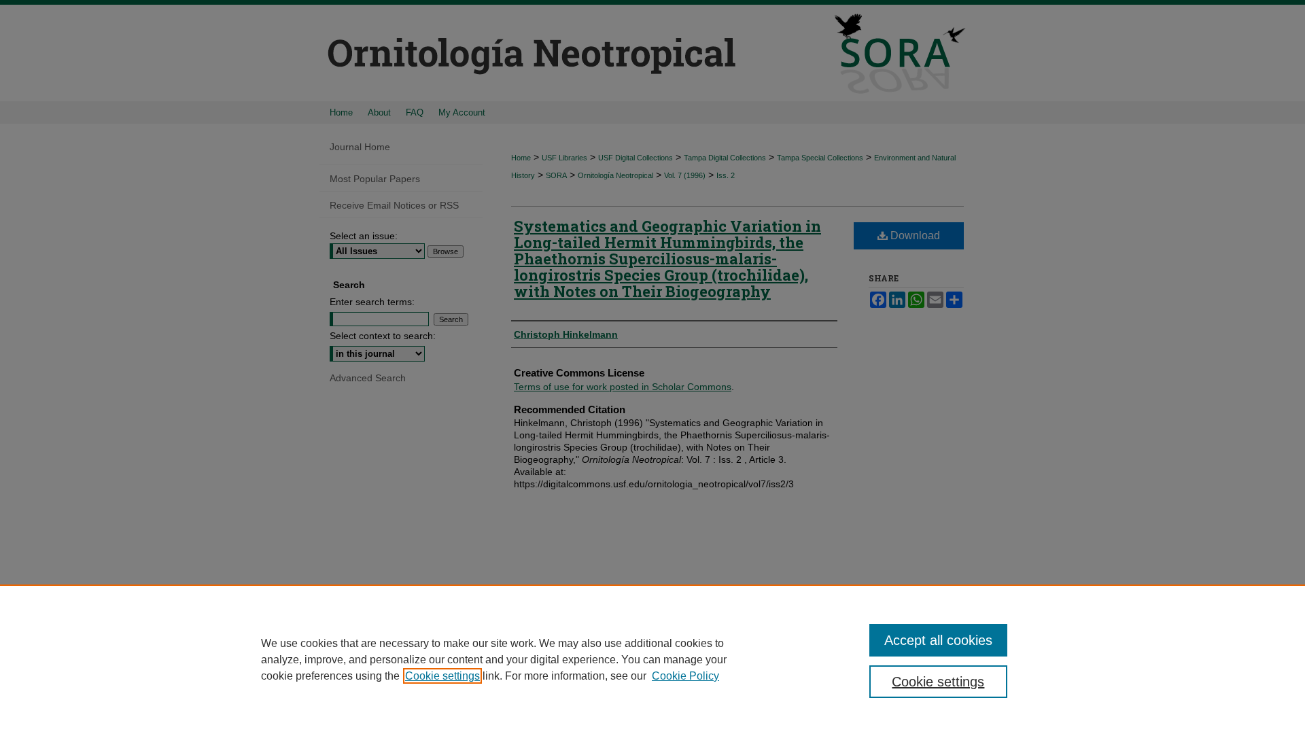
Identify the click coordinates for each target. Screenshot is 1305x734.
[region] (652, 659)
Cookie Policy (685, 676)
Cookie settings (442, 676)
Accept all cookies (938, 640)
